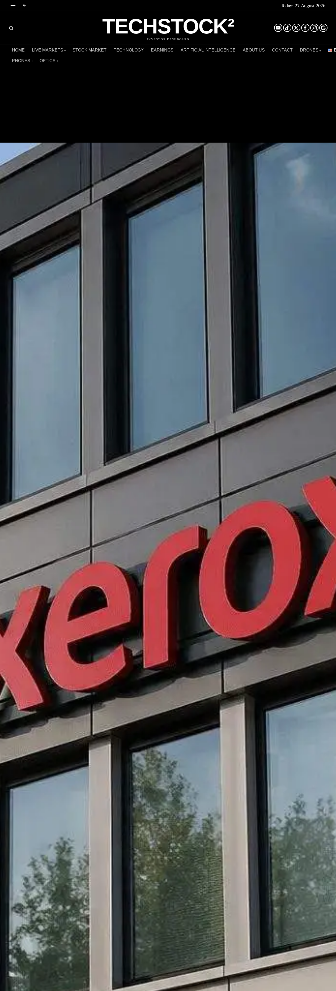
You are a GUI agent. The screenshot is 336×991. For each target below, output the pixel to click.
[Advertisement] (168, 97)
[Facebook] (305, 28)
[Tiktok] (287, 28)
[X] (296, 28)
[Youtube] (278, 28)
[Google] (323, 28)
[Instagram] (314, 28)
